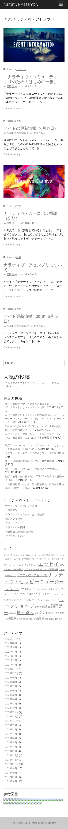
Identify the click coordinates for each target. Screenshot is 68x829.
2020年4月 (11, 699)
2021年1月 (11, 664)
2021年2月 (11, 660)
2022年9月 (11, 647)
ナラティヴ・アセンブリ (32, 575)
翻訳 (46, 619)
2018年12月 (11, 755)
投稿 (18, 121)
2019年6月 (11, 738)
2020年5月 (11, 695)
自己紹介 (53, 618)
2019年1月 (11, 751)
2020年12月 (11, 669)
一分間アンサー (13, 510)
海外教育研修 (22, 619)
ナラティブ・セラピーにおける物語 (24, 514)
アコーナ (59, 559)
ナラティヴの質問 (15, 527)
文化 (42, 613)
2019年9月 (11, 725)
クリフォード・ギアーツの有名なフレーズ (28, 453)
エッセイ (48, 564)
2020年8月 (11, 682)
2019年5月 (11, 742)
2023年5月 (11, 643)
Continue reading (13, 108)
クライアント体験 (33, 569)
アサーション (9, 565)
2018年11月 (11, 759)
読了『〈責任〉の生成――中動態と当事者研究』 (32, 468)
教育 (37, 613)
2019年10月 (11, 721)
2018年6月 (11, 781)
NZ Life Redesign (56, 555)
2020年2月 (11, 708)
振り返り (25, 612)
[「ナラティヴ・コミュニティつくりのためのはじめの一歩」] (34, 47)
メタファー (47, 594)
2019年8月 (11, 729)
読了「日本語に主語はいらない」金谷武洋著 (29, 461)
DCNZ (6, 555)
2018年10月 (11, 764)
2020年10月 (11, 673)
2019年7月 (11, 733)
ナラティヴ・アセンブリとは (21, 505)
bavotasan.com (48, 823)
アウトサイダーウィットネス (42, 559)
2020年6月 (11, 690)
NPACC (45, 555)
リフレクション (33, 600)
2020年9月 (11, 677)
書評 (12, 618)
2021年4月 (11, 656)
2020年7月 (11, 686)
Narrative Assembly (20, 4)
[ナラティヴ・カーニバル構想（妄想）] (34, 184)
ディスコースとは (15, 536)
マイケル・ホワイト (27, 594)
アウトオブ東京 (23, 559)
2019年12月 (11, 712)
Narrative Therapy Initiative (29, 555)
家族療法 (12, 613)
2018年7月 (11, 777)
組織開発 (39, 618)
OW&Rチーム (10, 559)
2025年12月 (11, 639)
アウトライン (12, 523)
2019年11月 (11, 716)
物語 (31, 618)
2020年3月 (11, 703)
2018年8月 (11, 772)
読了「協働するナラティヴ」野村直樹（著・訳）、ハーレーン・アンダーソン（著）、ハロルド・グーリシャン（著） (34, 418)
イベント (21, 69)
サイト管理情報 (50, 569)
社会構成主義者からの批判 (20, 531)
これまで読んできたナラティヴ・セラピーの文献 (32, 383)
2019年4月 (11, 746)
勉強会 (46, 606)
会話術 (38, 607)
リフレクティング (51, 600)
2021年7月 (11, 651)
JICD (13, 555)
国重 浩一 (12, 86)
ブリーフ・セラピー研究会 (43, 589)
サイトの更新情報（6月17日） (30, 128)
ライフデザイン (16, 600)
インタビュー (31, 565)
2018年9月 (11, 768)
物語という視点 (13, 518)
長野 (60, 619)
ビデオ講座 (25, 589)
